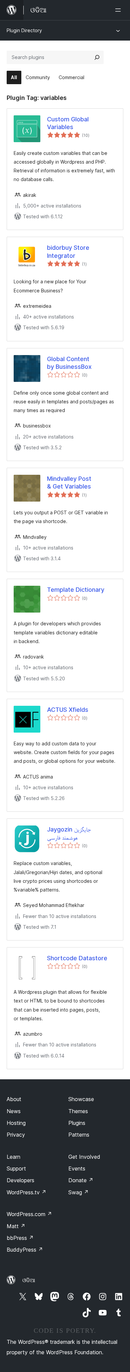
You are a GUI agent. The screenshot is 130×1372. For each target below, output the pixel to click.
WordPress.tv (26, 1192)
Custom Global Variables (68, 123)
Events (76, 1168)
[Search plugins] (97, 57)
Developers (20, 1180)
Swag (78, 1192)
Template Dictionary (75, 589)
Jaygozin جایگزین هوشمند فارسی (69, 833)
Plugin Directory (24, 30)
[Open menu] (119, 10)
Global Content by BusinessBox (69, 362)
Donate (80, 1180)
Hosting (16, 1123)
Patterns (78, 1134)
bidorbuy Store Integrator (68, 251)
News (14, 1111)
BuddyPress (25, 1249)
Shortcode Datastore (77, 958)
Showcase (81, 1099)
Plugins (76, 1123)
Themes (78, 1111)
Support (16, 1168)
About (14, 1099)
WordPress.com (29, 1214)
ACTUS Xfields (67, 709)
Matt (16, 1226)
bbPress (20, 1238)
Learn (13, 1156)
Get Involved (84, 1156)
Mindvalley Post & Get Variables (69, 482)
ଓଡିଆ (28, 1280)
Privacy (16, 1134)
